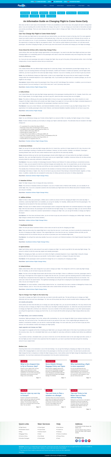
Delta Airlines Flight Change (34, 110)
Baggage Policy (24, 433)
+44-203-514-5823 (72, 1)
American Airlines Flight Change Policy (37, 175)
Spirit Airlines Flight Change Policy (36, 261)
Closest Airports (51, 16)
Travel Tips (34, 12)
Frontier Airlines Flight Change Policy (37, 141)
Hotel (40, 433)
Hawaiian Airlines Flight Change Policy (37, 192)
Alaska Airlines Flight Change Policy (36, 87)
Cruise (42, 16)
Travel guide (42, 438)
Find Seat (52, 5)
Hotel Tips (52, 12)
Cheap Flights (81, 5)
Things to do (61, 12)
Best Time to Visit (71, 12)
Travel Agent (42, 427)
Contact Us (60, 429)
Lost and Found (34, 16)
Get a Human (24, 16)
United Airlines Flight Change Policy (36, 289)
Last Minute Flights (83, 12)
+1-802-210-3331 (38, 1)
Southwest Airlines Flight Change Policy (37, 242)
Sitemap (59, 431)
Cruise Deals (42, 429)
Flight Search (23, 427)
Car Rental (41, 436)
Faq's (58, 438)
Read (37, 377)
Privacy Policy (60, 436)
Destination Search (71, 5)
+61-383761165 (55, 1)
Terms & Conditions (62, 433)
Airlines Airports (25, 12)
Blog (89, 5)
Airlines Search (60, 5)
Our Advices (60, 427)
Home (45, 5)
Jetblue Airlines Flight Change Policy (36, 220)
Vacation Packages (24, 438)
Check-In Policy (24, 436)
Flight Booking (43, 12)
